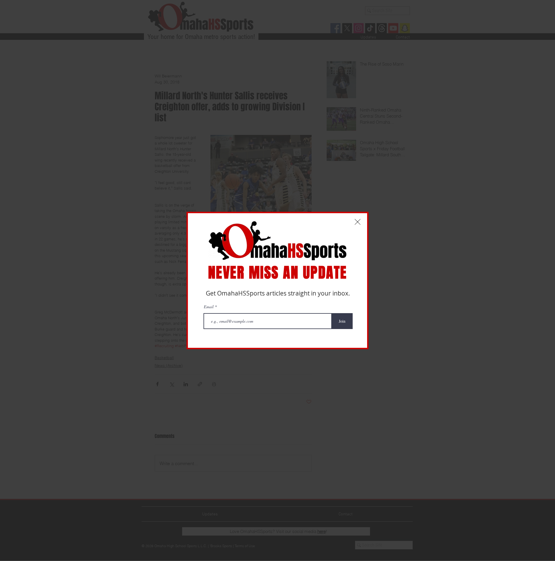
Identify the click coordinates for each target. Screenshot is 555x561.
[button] (357, 222)
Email (209, 307)
